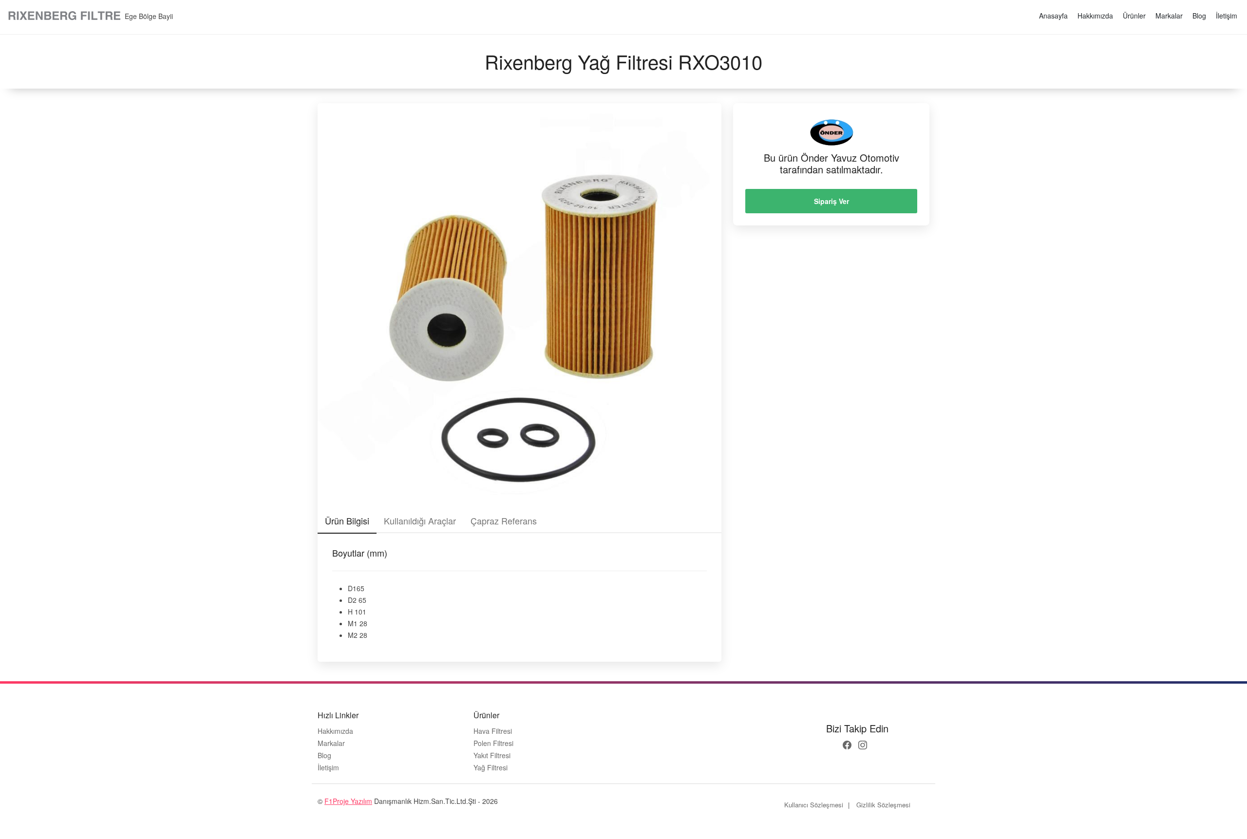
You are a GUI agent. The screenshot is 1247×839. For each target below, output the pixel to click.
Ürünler (1134, 15)
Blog (1199, 15)
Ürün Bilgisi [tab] (347, 520)
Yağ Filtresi (490, 768)
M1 (353, 623)
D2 (352, 600)
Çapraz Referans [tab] (504, 520)
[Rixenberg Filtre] (65, 16)
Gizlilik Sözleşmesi (883, 804)
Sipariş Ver (831, 201)
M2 (353, 635)
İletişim (1226, 15)
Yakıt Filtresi (491, 755)
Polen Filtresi (493, 743)
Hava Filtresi (492, 731)
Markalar (1169, 15)
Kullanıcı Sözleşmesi (813, 804)
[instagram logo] (862, 744)
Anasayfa (1053, 15)
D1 (352, 588)
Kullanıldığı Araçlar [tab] (420, 520)
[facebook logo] (847, 744)
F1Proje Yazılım (348, 801)
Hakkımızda (1095, 15)
